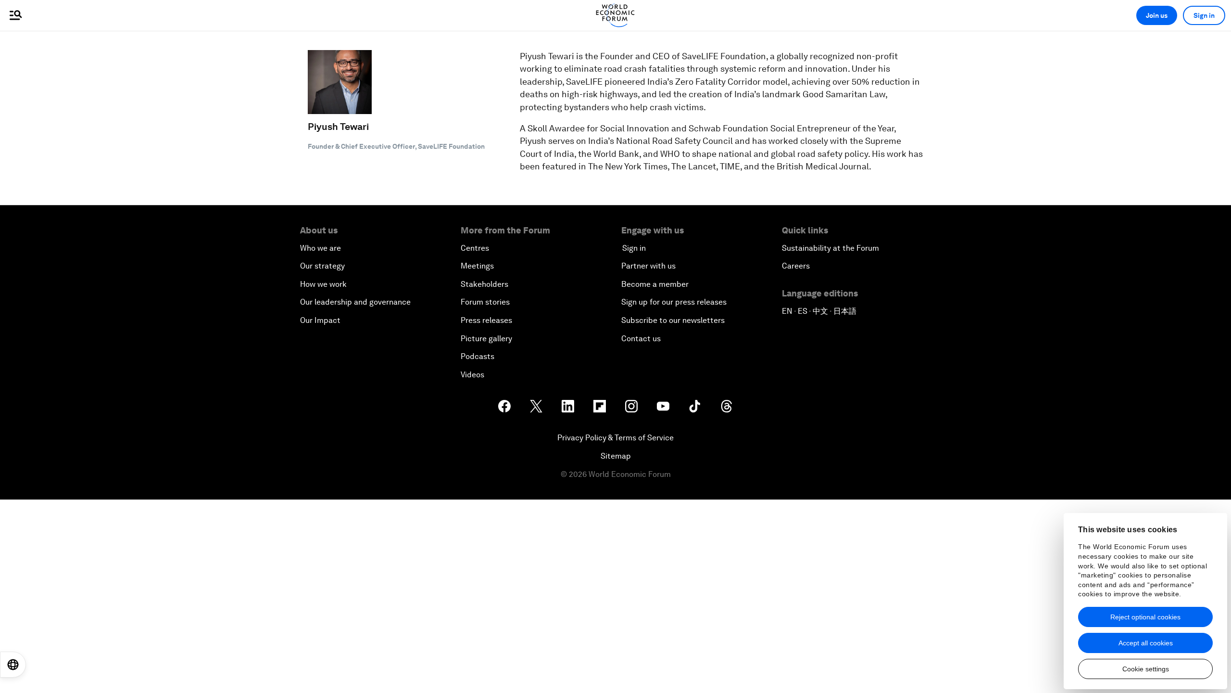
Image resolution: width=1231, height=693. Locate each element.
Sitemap (616, 456)
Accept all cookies (1145, 643)
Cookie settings (1145, 669)
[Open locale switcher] (12, 664)
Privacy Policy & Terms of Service (615, 437)
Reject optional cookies (1145, 617)
